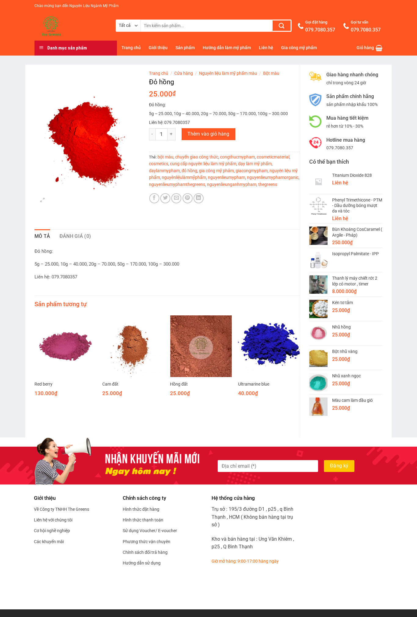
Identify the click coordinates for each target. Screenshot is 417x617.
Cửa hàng (183, 73)
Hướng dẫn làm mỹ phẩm (227, 47)
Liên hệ (266, 47)
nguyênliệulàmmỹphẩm (184, 177)
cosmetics (158, 163)
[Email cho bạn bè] (176, 198)
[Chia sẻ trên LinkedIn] (199, 198)
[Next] (299, 361)
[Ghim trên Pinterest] (188, 198)
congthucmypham (237, 156)
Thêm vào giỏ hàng (208, 134)
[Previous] (34, 361)
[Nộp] (282, 26)
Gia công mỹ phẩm (299, 47)
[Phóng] (43, 201)
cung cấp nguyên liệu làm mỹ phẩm (203, 163)
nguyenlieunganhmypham (231, 184)
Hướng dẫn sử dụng (142, 563)
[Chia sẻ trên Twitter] (165, 198)
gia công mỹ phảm (216, 170)
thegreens (267, 184)
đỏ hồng (189, 170)
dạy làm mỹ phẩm (255, 163)
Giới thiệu (158, 47)
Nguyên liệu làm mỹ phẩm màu (228, 73)
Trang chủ (131, 47)
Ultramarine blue (253, 384)
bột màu (165, 156)
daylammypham (164, 170)
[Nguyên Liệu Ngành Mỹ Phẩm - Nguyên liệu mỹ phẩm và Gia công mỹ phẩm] (70, 26)
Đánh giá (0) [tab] (75, 236)
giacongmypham (252, 170)
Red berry (43, 384)
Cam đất (110, 384)
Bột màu (271, 73)
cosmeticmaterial (273, 156)
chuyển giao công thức (196, 156)
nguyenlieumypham (226, 177)
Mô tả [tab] (42, 236)
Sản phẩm (185, 47)
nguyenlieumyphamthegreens (177, 184)
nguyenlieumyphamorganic (273, 177)
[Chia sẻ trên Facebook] (154, 198)
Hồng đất (179, 384)
